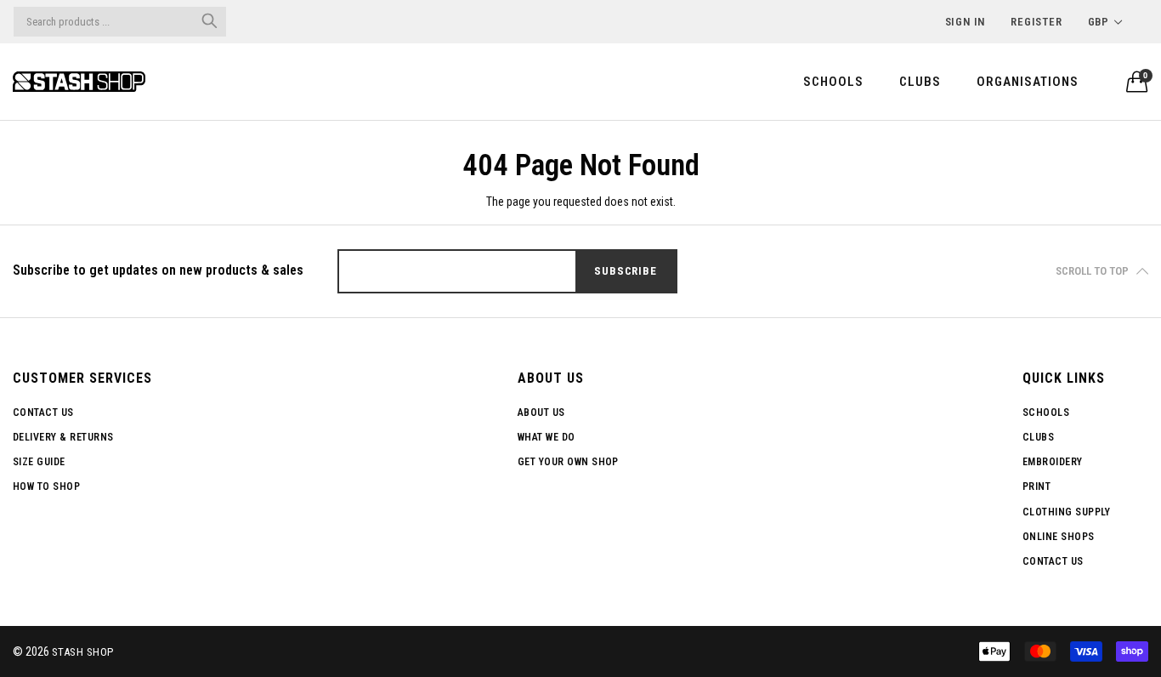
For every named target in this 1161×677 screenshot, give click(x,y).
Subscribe (625, 271)
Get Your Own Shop (568, 462)
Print (1036, 486)
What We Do (546, 437)
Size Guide (39, 462)
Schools (833, 81)
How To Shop (46, 486)
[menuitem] (833, 81)
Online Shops (1058, 537)
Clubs (920, 81)
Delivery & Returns (63, 437)
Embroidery (1052, 462)
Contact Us (43, 412)
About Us (541, 412)
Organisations (1028, 81)
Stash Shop (83, 652)
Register (1036, 21)
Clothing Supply (1066, 512)
